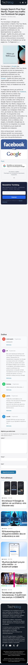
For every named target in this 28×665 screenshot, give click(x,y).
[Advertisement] (14, 269)
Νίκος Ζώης (13, 16)
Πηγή (2, 161)
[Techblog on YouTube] (10, 645)
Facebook (23, 91)
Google (14, 66)
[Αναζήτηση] (20, 3)
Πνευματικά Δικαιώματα (14, 654)
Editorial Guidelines (16, 655)
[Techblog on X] (14, 645)
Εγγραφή (14, 197)
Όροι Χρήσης (6, 651)
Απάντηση (8, 344)
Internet (4, 19)
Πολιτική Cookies (8, 652)
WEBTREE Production (19, 658)
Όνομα (3, 456)
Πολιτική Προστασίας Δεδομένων (17, 651)
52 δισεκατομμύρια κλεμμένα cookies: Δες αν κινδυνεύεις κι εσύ (14, 533)
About (13, 658)
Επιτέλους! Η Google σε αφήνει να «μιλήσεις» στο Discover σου (14, 503)
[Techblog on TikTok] (17, 645)
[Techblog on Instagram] (6, 645)
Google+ (3, 78)
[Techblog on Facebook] (3, 645)
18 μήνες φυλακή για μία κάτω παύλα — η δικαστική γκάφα (13, 564)
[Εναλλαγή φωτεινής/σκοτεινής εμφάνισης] (23, 2)
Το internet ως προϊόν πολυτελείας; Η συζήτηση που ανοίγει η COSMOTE (14, 595)
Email (2, 464)
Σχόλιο (3, 438)
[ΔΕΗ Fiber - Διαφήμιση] (14, 54)
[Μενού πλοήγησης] (25, 2)
